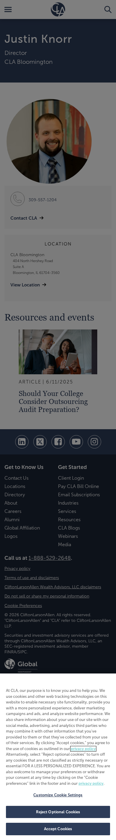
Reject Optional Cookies (58, 812)
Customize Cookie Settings (57, 795)
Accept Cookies (58, 829)
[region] (58, 756)
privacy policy (83, 749)
